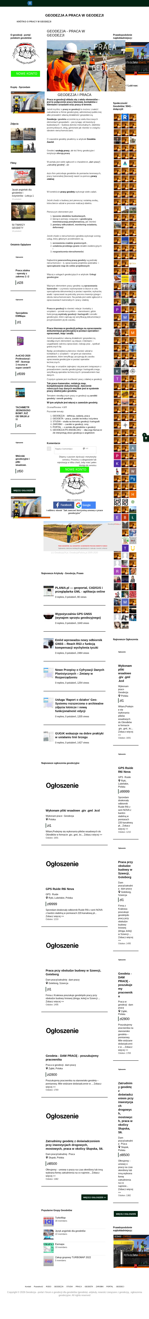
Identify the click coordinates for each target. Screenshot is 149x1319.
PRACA (79, 1287)
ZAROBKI (99, 1287)
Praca (124, 1144)
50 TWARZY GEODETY (18, 226)
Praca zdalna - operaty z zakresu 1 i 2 (23, 273)
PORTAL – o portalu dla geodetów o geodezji (74, 427)
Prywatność (38, 1287)
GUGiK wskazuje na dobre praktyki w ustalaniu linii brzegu (79, 735)
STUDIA (69, 1287)
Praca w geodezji (55, 1065)
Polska (124, 696)
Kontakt (28, 1287)
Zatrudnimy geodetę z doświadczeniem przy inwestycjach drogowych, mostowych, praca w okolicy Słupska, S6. (74, 1145)
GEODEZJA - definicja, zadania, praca (71, 416)
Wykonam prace (54, 816)
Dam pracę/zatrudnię (125, 885)
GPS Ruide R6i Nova (60, 889)
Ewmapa (59, 1244)
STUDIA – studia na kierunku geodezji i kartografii (76, 421)
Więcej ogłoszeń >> (23, 491)
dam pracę (126, 888)
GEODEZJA (58, 1287)
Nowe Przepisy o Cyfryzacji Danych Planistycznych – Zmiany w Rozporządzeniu (79, 673)
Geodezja (123, 692)
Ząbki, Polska (55, 1068)
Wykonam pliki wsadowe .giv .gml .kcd (125, 673)
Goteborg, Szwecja (58, 983)
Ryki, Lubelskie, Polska (123, 783)
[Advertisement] (74, 1311)
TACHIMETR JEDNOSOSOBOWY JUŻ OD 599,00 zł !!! (23, 413)
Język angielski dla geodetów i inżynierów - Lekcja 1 (23, 192)
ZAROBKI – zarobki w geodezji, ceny (71, 424)
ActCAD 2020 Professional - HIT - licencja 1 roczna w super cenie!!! (23, 361)
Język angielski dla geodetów (70, 1231)
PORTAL (109, 1287)
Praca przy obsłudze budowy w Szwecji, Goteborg (125, 869)
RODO (48, 1287)
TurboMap (60, 1217)
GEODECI (120, 1287)
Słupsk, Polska (56, 1157)
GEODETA (89, 1287)
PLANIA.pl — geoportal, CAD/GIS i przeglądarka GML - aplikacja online (80, 589)
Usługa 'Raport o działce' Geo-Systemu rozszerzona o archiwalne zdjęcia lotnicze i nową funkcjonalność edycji (79, 705)
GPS (120, 777)
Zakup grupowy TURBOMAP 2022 (73, 1257)
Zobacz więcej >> (93, 834)
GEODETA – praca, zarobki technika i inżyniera (75, 418)
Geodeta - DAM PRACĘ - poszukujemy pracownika (125, 985)
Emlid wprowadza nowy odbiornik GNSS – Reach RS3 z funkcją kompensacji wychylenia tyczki (78, 643)
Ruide (128, 777)
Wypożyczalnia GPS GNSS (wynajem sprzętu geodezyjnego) (78, 615)
